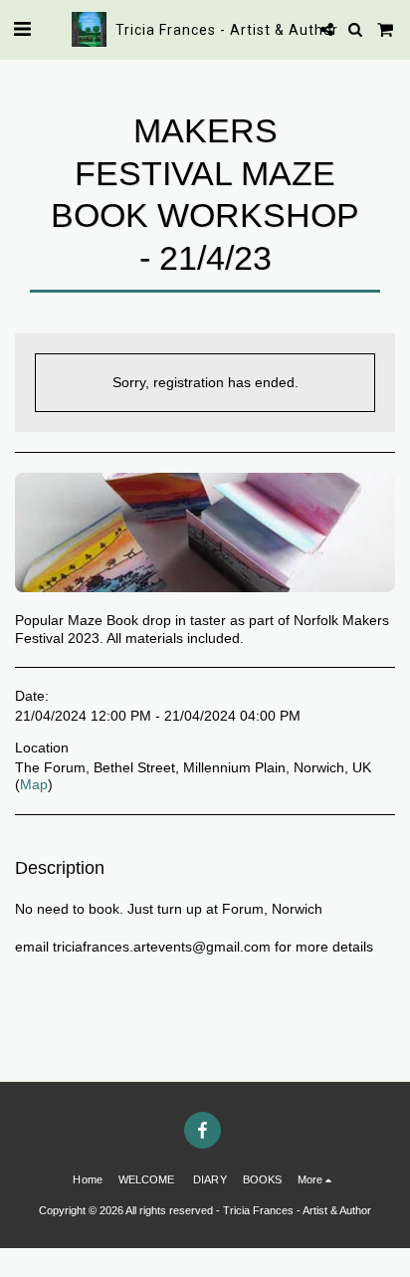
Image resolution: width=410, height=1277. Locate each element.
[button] (22, 29)
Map (34, 784)
